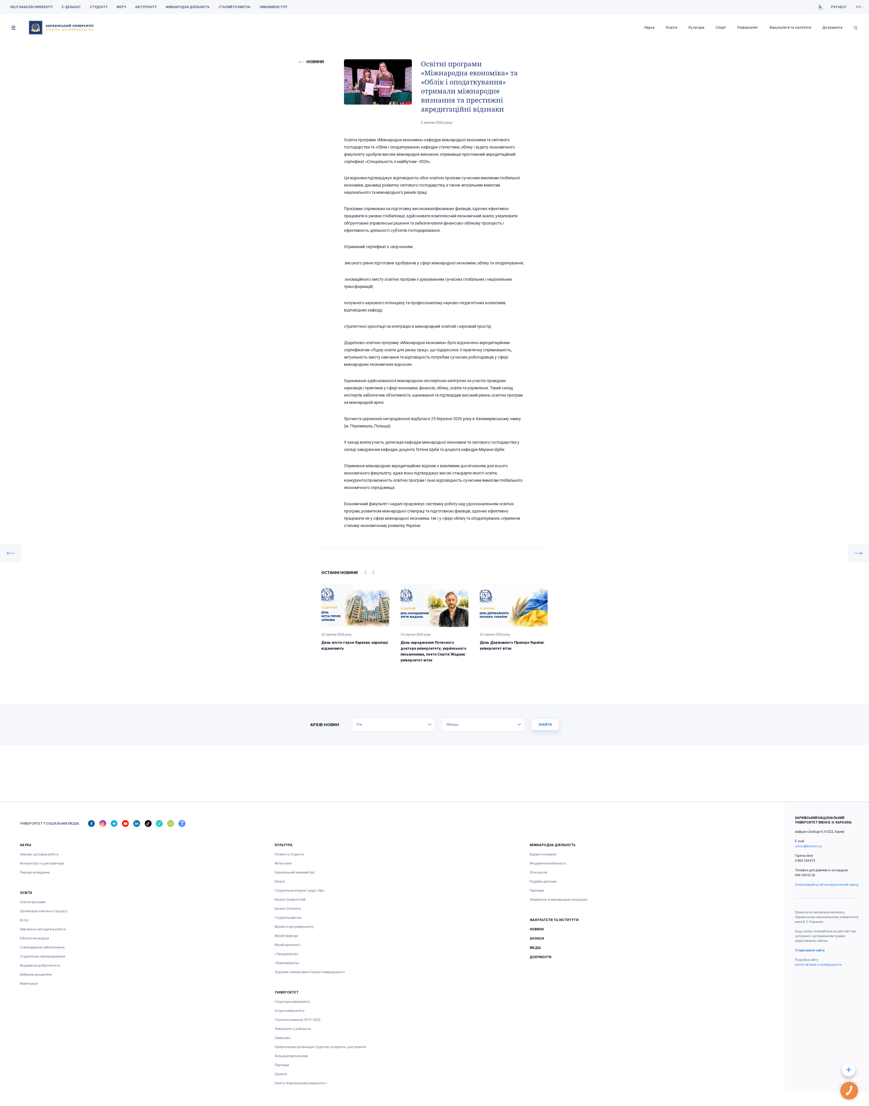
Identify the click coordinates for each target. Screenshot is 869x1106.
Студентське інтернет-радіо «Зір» (300, 890)
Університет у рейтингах (293, 1029)
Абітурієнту (146, 7)
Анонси (537, 938)
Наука (649, 27)
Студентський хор (288, 917)
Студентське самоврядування (42, 956)
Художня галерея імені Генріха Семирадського (310, 972)
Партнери (282, 1065)
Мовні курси (29, 983)
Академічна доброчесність (40, 965)
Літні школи (538, 872)
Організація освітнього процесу (43, 911)
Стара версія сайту (810, 950)
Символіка (282, 1038)
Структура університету (292, 1001)
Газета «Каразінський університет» (301, 1083)
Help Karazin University (31, 7)
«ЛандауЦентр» (286, 954)
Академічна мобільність (548, 863)
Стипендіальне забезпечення (42, 947)
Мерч (121, 7)
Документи (832, 27)
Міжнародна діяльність (188, 7)
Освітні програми (32, 902)
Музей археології (287, 945)
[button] (13, 27)
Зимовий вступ (273, 7)
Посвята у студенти (289, 854)
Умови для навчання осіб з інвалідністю (820, 7)
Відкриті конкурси (543, 854)
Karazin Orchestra (288, 908)
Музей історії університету (294, 927)
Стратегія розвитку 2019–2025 (297, 1020)
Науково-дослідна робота (39, 854)
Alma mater (283, 863)
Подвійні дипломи (543, 881)
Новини (537, 929)
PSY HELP (838, 7)
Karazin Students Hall (290, 899)
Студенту (98, 7)
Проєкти (281, 1074)
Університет (747, 27)
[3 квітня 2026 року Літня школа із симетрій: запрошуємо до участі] (10, 553)
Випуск (280, 881)
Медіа (535, 948)
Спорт (721, 27)
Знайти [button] (545, 724)
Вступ (24, 920)
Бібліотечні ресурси (34, 938)
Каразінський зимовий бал (295, 872)
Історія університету (290, 1011)
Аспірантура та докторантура (42, 863)
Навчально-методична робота (43, 929)
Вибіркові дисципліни (36, 974)
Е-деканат (71, 7)
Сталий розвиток (234, 7)
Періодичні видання (35, 872)
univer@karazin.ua (808, 846)
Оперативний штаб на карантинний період (827, 884)
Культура (696, 27)
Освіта (671, 27)
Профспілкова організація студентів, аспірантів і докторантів (320, 1047)
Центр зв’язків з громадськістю (818, 964)
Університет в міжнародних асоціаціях (558, 899)
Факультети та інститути (790, 27)
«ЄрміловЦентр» (287, 963)
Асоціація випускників (291, 1056)
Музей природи (286, 936)
